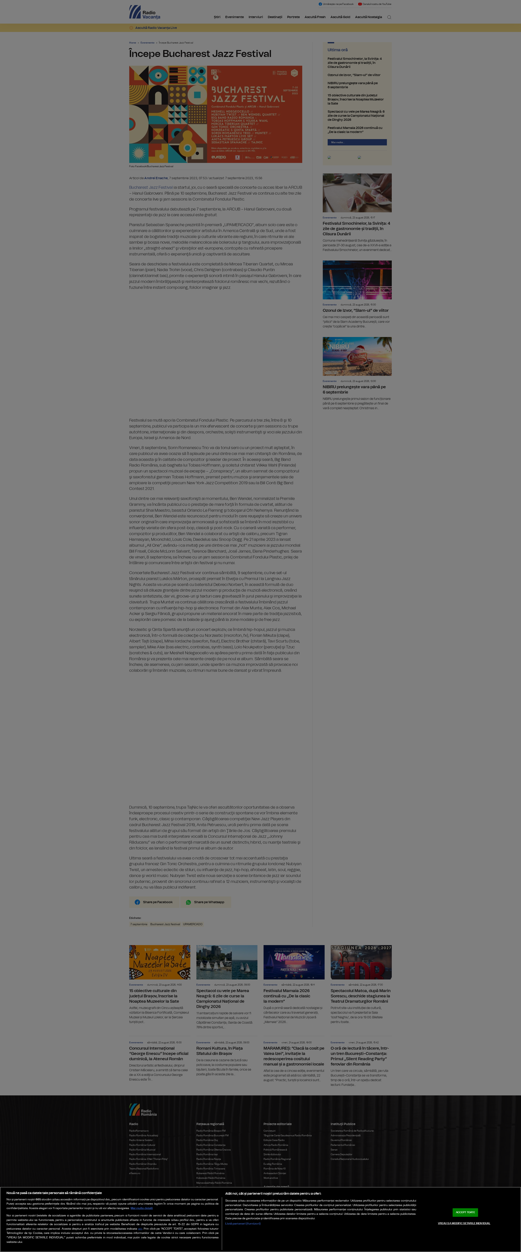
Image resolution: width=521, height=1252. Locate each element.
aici (140, 1229)
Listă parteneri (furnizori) (242, 1223)
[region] (260, 1219)
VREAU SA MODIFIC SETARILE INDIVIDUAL (464, 1223)
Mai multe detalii (142, 1208)
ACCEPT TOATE (465, 1212)
